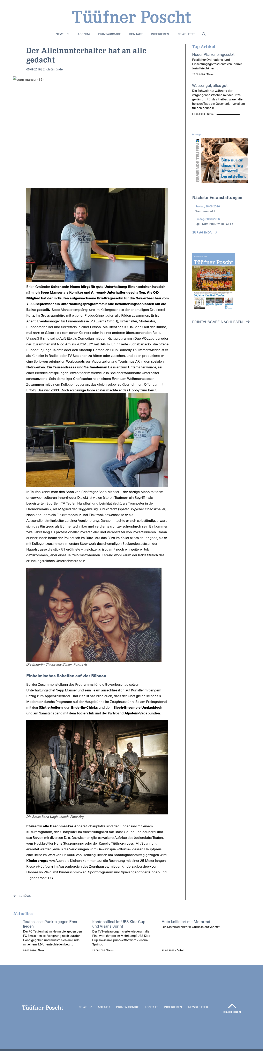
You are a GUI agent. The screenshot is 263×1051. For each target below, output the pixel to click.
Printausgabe (109, 34)
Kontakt (136, 34)
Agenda (83, 34)
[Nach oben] (232, 1006)
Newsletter (188, 34)
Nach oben (232, 1012)
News (60, 34)
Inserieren (160, 34)
